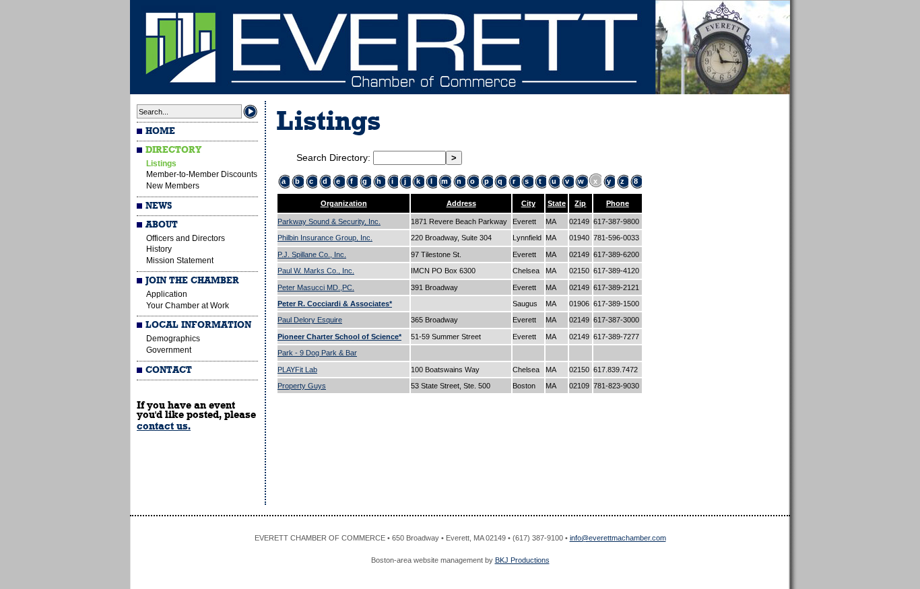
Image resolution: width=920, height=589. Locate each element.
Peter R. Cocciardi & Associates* (334, 304)
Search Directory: (334, 157)
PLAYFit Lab (297, 370)
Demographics (173, 338)
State (557, 203)
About (161, 225)
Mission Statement (179, 260)
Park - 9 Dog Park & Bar (317, 353)
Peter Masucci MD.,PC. (315, 287)
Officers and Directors (185, 238)
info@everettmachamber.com (618, 538)
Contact (168, 370)
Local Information (198, 325)
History (159, 249)
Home (160, 131)
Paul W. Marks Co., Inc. (315, 271)
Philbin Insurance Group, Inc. (324, 238)
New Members (172, 185)
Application (166, 294)
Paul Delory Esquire (309, 320)
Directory (173, 150)
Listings (161, 163)
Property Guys (301, 386)
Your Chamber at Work (187, 305)
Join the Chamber (192, 280)
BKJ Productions (522, 560)
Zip (580, 203)
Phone (617, 203)
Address (461, 203)
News (158, 206)
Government (168, 350)
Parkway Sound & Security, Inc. (329, 221)
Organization (344, 203)
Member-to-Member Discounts (201, 174)
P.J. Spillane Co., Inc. (311, 254)
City (528, 203)
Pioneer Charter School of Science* (339, 337)
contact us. (164, 426)
